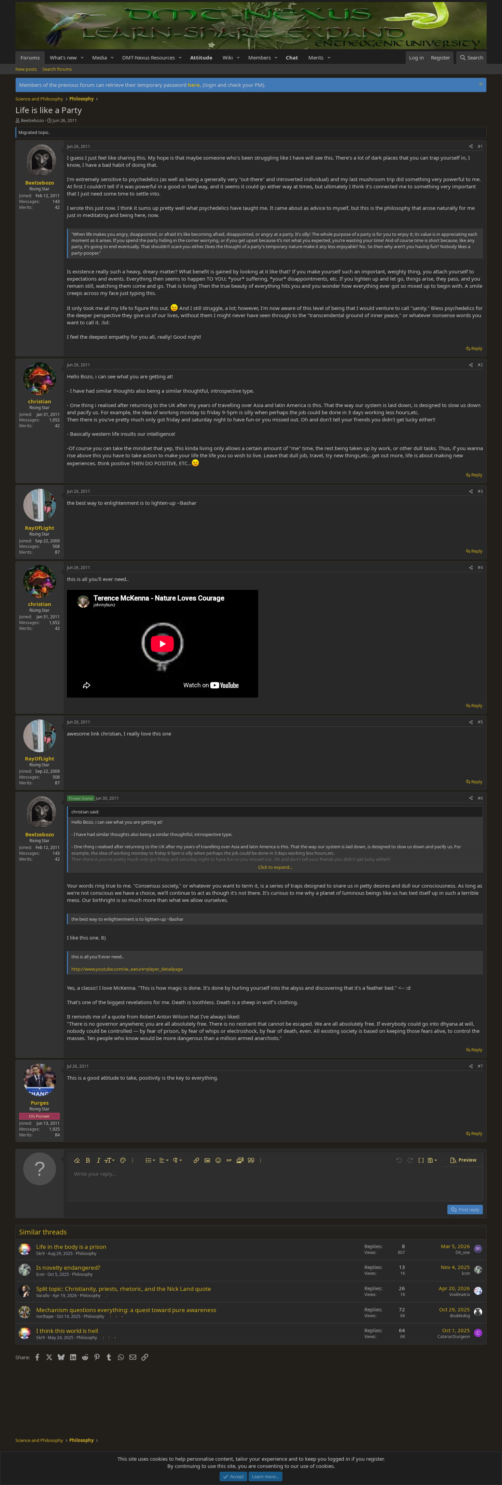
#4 (480, 567)
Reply (477, 348)
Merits (315, 57)
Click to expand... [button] (275, 867)
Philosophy (86, 1253)
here (194, 84)
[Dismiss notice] (480, 85)
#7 (480, 1066)
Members (259, 57)
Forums (30, 57)
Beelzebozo (32, 120)
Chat (292, 57)
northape (45, 1316)
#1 (480, 146)
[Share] (470, 147)
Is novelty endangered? (68, 1267)
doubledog (460, 1316)
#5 (480, 722)
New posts (26, 69)
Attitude (201, 57)
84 (57, 1135)
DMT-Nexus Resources (148, 57)
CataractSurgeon (453, 1336)
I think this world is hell (67, 1331)
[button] (82, 57)
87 (57, 552)
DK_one (463, 1252)
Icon (40, 1274)
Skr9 (40, 1253)
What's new (63, 57)
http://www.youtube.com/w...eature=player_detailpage (127, 969)
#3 (480, 491)
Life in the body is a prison (71, 1247)
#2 (480, 365)
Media (99, 57)
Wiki (228, 57)
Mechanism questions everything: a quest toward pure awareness (126, 1310)
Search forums (57, 69)
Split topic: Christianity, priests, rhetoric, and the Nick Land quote (123, 1289)
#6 (480, 798)
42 (57, 207)
